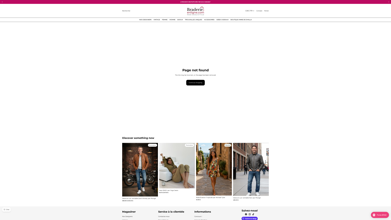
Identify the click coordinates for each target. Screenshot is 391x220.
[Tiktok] (253, 214)
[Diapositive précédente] (162, 165)
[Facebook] (246, 214)
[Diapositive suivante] (192, 165)
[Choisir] (155, 193)
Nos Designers (127, 216)
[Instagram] (249, 214)
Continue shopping (195, 83)
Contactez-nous (163, 216)
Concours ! (198, 216)
